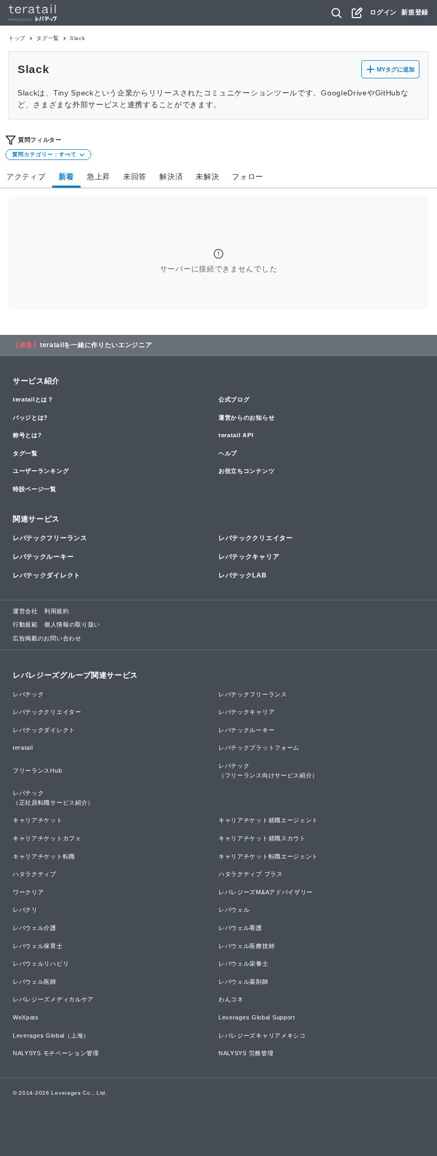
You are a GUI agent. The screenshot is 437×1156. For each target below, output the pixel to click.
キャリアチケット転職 (44, 856)
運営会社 (25, 611)
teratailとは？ (33, 399)
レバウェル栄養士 (243, 963)
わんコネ (231, 999)
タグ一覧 (47, 38)
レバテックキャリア (248, 556)
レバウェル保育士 (38, 946)
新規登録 (414, 12)
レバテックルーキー (43, 556)
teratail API (235, 435)
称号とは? (27, 435)
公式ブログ (234, 399)
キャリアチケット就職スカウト (262, 838)
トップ (17, 38)
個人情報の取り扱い (72, 624)
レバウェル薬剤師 (243, 981)
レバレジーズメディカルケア (53, 999)
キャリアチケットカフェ (47, 838)
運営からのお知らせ (246, 417)
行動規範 (25, 624)
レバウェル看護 (240, 928)
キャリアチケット (38, 820)
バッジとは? (30, 417)
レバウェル (234, 909)
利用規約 (56, 611)
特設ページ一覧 (34, 489)
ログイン (383, 12)
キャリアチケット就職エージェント (268, 820)
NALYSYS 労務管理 (245, 1053)
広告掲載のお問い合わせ (47, 638)
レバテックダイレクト (46, 575)
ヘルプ (227, 453)
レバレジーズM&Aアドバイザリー (265, 892)
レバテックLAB (242, 575)
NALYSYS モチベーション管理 (56, 1053)
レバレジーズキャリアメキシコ (262, 1035)
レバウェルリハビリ (41, 963)
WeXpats (26, 1017)
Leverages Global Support (256, 1017)
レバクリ (25, 909)
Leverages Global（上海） (51, 1035)
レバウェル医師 (34, 981)
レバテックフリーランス (50, 538)
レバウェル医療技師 (246, 946)
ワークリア (28, 892)
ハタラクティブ (34, 874)
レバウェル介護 (34, 928)
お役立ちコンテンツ (246, 471)
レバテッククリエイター (255, 538)
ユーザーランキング (41, 471)
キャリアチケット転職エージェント (268, 856)
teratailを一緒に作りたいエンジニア (96, 345)
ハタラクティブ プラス (250, 874)
